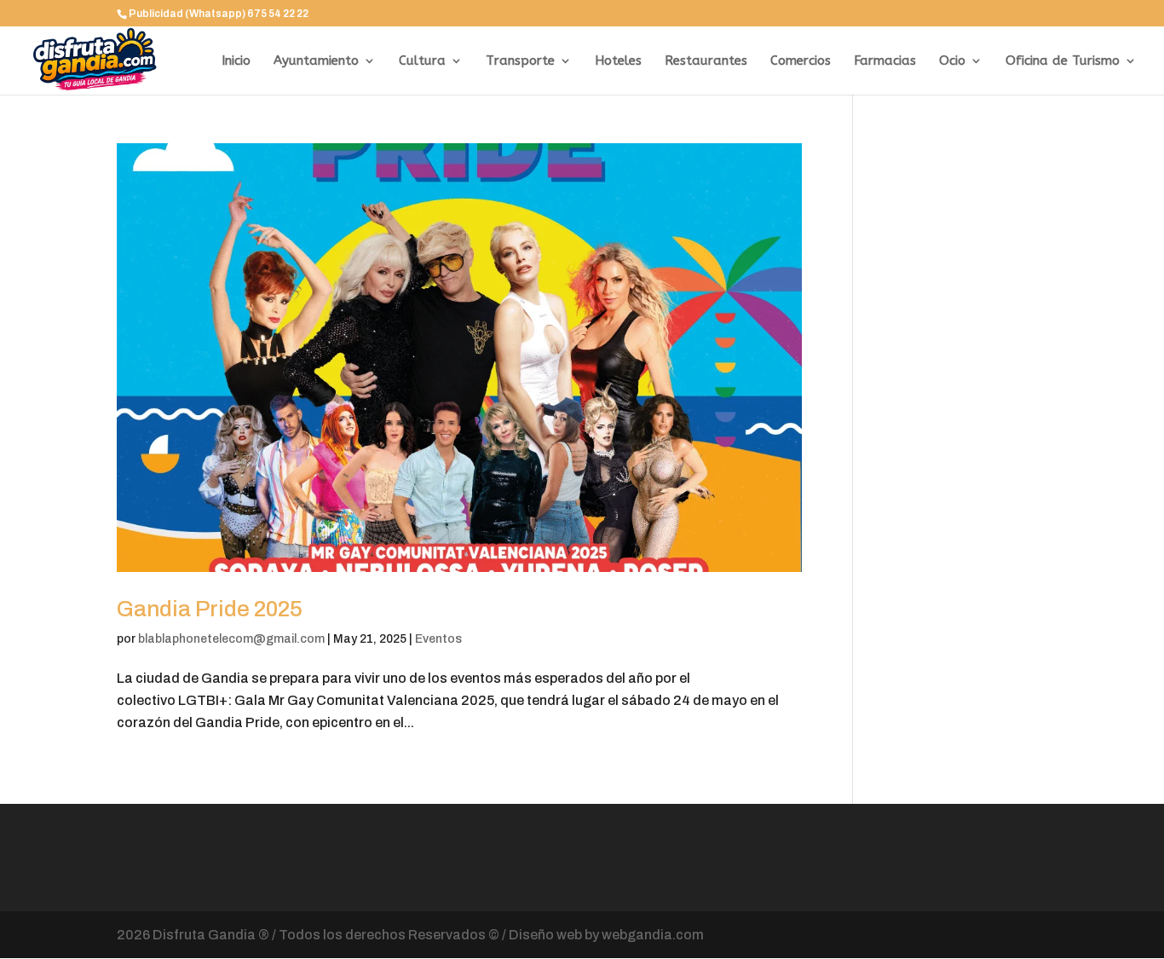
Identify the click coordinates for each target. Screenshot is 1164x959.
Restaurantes (706, 61)
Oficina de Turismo (1063, 61)
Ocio (952, 61)
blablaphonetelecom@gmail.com (231, 639)
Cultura (422, 61)
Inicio (236, 61)
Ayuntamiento (316, 61)
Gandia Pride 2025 (210, 609)
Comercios (800, 61)
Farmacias (885, 61)
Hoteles (618, 61)
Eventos (438, 639)
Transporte (520, 61)
